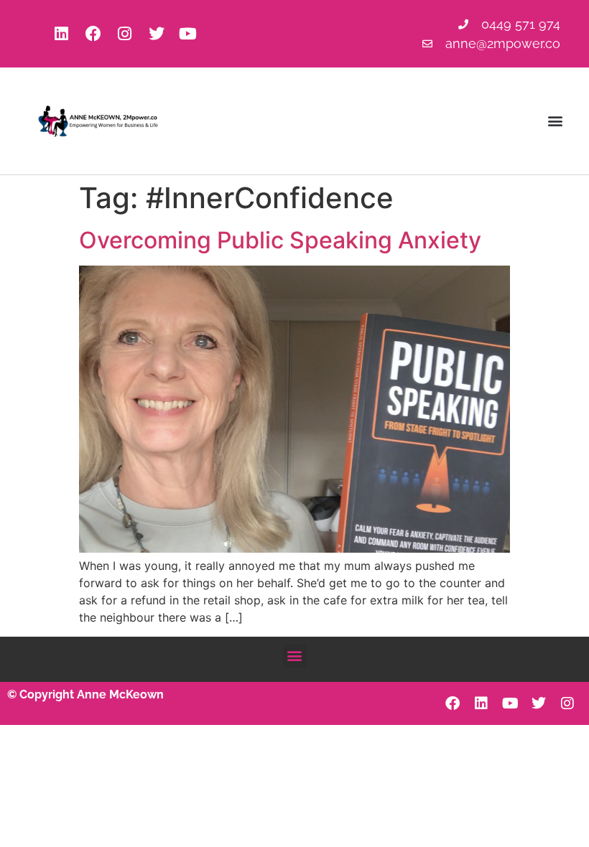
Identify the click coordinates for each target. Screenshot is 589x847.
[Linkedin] (62, 34)
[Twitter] (156, 34)
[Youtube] (188, 34)
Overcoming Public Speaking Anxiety (280, 240)
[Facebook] (93, 34)
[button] (555, 121)
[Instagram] (125, 34)
